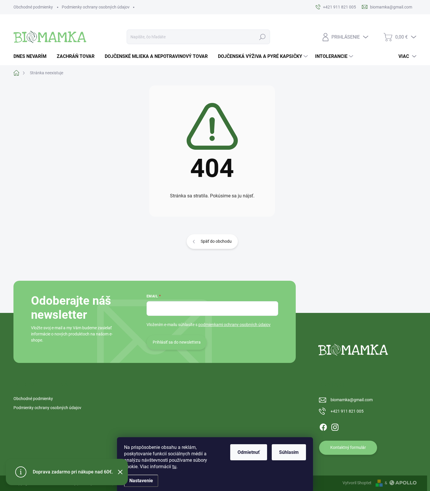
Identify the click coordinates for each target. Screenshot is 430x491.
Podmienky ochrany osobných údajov (96, 7)
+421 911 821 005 (347, 411)
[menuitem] (32, 56)
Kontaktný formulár (348, 447)
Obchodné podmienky (33, 7)
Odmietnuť (249, 452)
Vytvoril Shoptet (357, 482)
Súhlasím (289, 452)
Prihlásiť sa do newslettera (177, 342)
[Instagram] (335, 426)
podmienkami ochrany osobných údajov (234, 324)
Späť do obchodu (216, 241)
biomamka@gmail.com (352, 399)
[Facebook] (323, 426)
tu (174, 466)
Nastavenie (141, 480)
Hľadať (262, 37)
